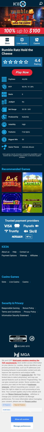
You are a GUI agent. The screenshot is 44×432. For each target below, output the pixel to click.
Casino (37, 43)
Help (14, 252)
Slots (7, 43)
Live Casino (22, 43)
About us (5, 252)
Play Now (22, 72)
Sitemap (23, 255)
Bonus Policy (28, 308)
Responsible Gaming (11, 308)
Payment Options (9, 255)
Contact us (24, 252)
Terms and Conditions (11, 312)
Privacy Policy (30, 312)
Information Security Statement (15, 315)
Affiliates (34, 255)
